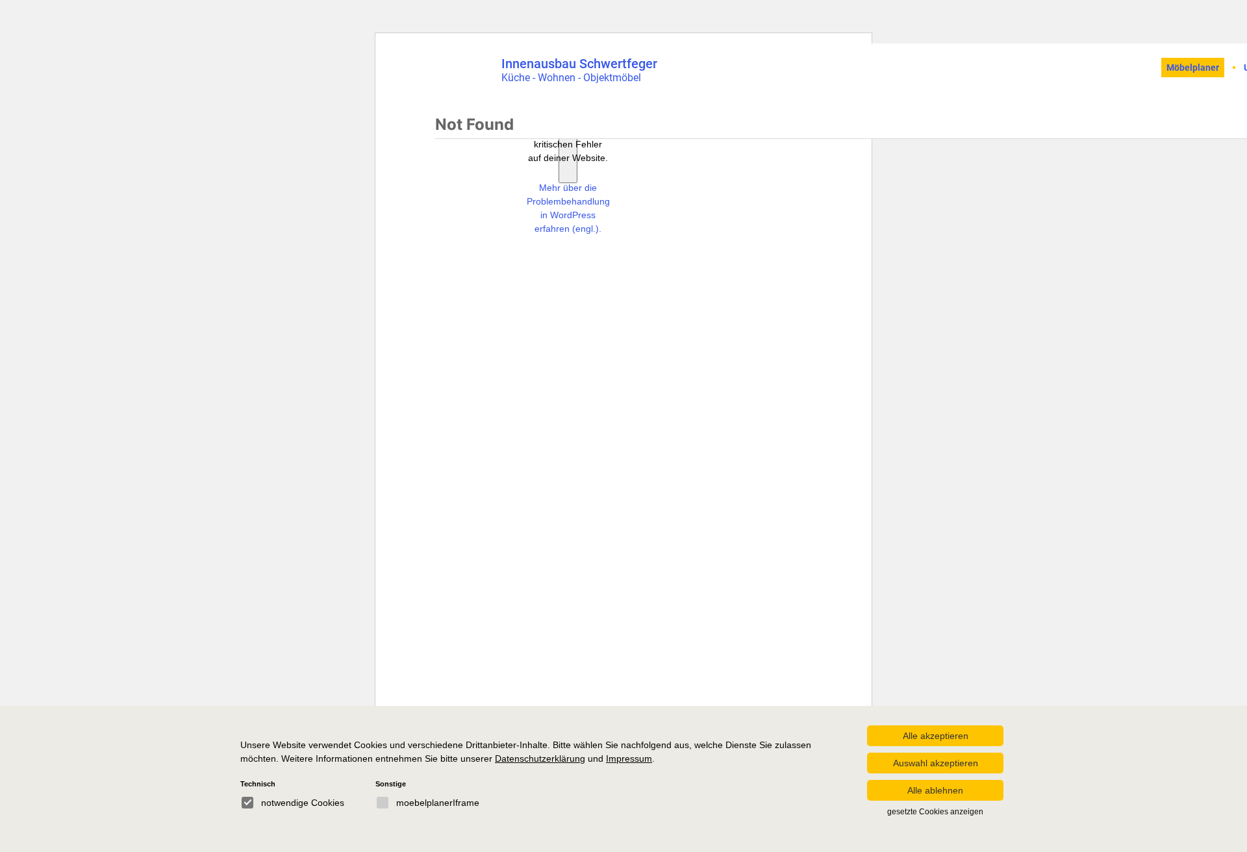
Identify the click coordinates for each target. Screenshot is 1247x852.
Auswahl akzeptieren (935, 763)
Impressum (629, 758)
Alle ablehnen (935, 790)
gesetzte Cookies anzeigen (935, 811)
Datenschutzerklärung (540, 758)
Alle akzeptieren (935, 736)
